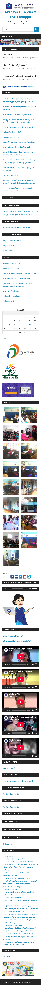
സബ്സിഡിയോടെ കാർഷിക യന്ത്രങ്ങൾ (18, 127)
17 (24, 325)
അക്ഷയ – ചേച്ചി (9, 768)
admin (18, 58)
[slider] (35, 589)
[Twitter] (20, 577)
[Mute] (30, 589)
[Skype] (29, 577)
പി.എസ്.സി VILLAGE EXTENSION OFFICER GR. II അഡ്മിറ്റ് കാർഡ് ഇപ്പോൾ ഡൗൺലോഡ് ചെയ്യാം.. (20, 213)
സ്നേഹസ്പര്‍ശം (8, 245)
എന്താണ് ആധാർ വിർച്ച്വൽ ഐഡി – (17, 147)
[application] (20, 589)
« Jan (4, 338)
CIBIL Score (7, 54)
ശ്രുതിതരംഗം (8, 250)
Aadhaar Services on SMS (12, 132)
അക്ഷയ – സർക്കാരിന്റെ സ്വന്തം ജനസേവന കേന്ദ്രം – (19, 108)
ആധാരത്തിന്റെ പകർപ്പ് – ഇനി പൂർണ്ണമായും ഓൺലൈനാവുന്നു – (19, 168)
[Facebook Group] (16, 577)
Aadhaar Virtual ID (9, 301)
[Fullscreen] (36, 664)
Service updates (29, 68)
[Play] (5, 589)
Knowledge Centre (30, 58)
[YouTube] (25, 577)
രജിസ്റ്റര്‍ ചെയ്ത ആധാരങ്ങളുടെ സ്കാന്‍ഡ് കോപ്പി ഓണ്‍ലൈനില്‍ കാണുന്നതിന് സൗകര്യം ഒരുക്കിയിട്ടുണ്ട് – (18, 121)
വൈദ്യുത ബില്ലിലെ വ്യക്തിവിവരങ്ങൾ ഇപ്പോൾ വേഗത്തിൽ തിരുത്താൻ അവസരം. (19, 181)
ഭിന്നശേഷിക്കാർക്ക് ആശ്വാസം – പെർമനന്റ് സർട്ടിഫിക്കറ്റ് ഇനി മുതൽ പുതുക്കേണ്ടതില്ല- (19, 161)
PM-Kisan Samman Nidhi (11, 175)
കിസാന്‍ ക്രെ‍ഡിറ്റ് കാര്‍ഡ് (14, 65)
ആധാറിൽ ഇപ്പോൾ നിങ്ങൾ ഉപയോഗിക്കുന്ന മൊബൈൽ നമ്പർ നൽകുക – (19, 153)
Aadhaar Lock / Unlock (11, 137)
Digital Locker (8, 844)
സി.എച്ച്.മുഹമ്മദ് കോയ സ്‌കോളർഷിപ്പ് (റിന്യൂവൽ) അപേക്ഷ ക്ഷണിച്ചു (17, 189)
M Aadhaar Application (11, 291)
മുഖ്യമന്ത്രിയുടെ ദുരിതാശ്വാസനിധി (17, 227)
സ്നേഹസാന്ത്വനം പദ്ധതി (12, 240)
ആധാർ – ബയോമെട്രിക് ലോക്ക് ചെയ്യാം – (19, 142)
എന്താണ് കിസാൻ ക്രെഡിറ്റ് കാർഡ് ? (17, 114)
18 (30, 325)
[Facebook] (12, 577)
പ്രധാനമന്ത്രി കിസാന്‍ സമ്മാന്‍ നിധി (19, 76)
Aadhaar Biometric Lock (11, 296)
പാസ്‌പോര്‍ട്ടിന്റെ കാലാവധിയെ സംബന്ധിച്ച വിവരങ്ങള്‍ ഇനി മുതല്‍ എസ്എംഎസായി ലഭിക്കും (19, 100)
